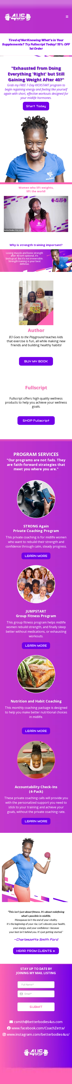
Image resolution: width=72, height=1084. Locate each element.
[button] (67, 16)
